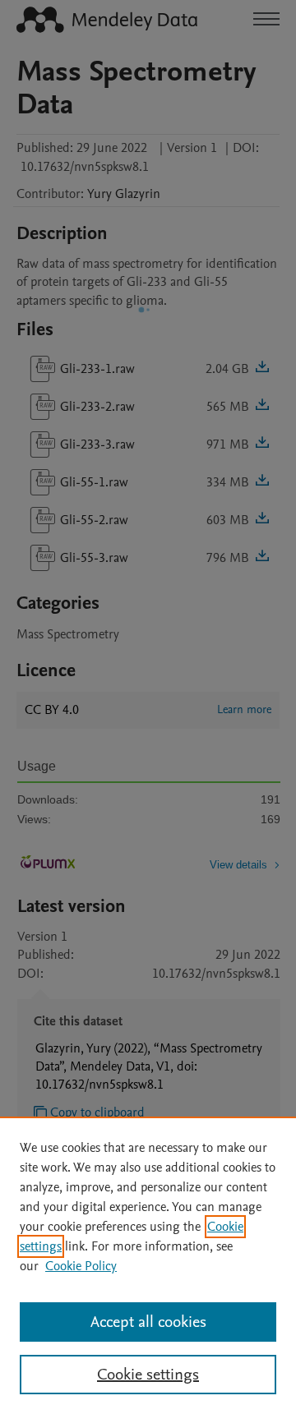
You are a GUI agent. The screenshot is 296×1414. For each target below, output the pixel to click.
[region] (148, 1265)
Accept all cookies (148, 1322)
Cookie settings (148, 1374)
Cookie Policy (81, 1266)
